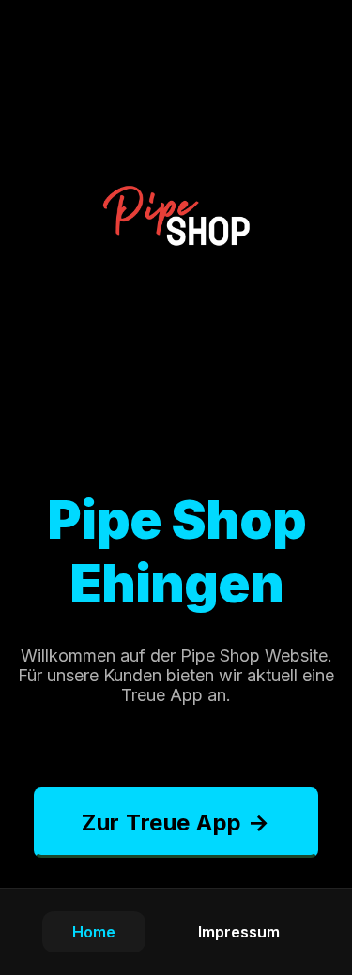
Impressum (239, 931)
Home (93, 931)
